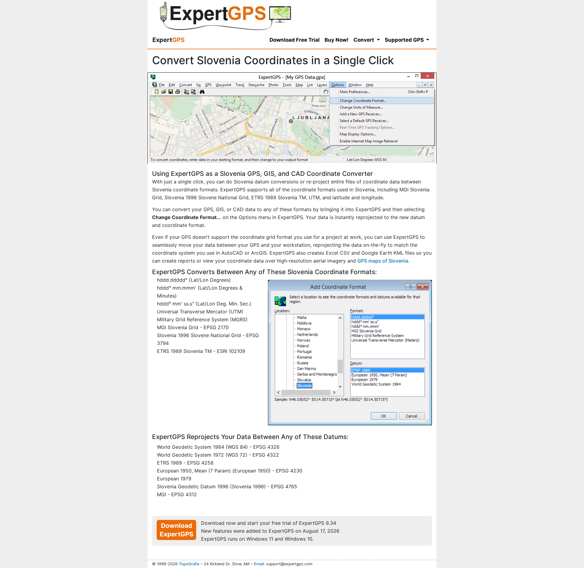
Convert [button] (364, 40)
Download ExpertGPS (176, 530)
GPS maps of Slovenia (382, 261)
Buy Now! (337, 40)
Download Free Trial (294, 40)
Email (259, 564)
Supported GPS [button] (405, 40)
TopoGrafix (189, 564)
